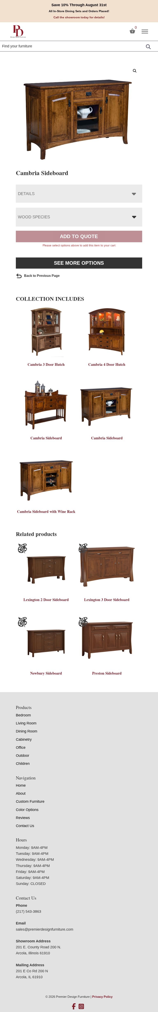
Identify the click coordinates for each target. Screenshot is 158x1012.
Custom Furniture (30, 801)
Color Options (27, 810)
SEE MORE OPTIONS (79, 263)
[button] (134, 71)
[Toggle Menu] (145, 31)
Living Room (26, 723)
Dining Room (26, 731)
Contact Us (25, 826)
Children (23, 764)
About (21, 793)
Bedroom (23, 715)
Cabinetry (24, 739)
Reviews (23, 818)
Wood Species (34, 217)
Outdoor (22, 755)
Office (21, 747)
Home (21, 785)
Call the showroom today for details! (79, 17)
